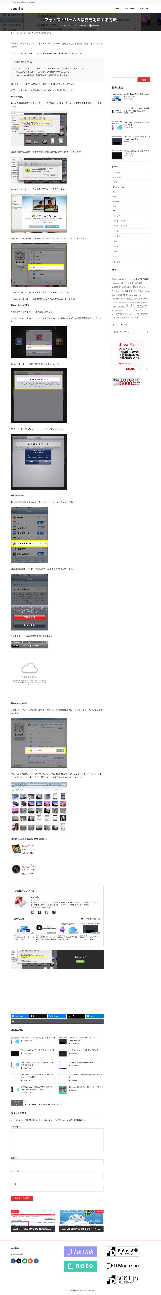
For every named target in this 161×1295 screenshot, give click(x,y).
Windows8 (122, 302)
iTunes (121, 291)
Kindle (128, 290)
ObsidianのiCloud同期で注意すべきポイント (67, 938)
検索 (144, 80)
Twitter (144, 298)
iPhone (142, 287)
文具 (115, 251)
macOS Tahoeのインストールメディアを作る (24, 938)
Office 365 (137, 295)
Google (116, 286)
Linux (115, 192)
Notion (116, 201)
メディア (116, 246)
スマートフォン (133, 310)
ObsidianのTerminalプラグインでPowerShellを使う (90, 938)
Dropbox (131, 279)
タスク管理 (117, 314)
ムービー (115, 317)
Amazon (116, 278)
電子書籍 (116, 262)
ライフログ (130, 318)
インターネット (119, 221)
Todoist (129, 298)
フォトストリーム (56, 1104)
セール (143, 310)
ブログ (116, 241)
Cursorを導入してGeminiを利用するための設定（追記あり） (46, 939)
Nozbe (114, 295)
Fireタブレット (126, 282)
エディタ (142, 306)
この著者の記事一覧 (92, 919)
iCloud (29, 1104)
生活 (115, 256)
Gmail (138, 282)
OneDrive (115, 298)
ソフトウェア (52, 932)
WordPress (141, 302)
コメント (16, 1127)
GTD (115, 182)
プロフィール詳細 (43, 907)
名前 (14, 1158)
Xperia (114, 307)
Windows (44, 1104)
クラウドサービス (120, 226)
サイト (14, 1184)
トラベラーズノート (129, 314)
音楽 (137, 317)
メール (15, 1171)
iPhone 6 (115, 291)
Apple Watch (118, 177)
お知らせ (116, 216)
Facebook (115, 283)
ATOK (124, 279)
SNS (115, 211)
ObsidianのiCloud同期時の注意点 (82, 1062)
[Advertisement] (33, 990)
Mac (32, 932)
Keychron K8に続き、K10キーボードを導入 (86, 1087)
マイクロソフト (143, 314)
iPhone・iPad (118, 187)
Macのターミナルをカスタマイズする (83, 1050)
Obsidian (122, 294)
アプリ (130, 305)
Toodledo (137, 298)
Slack (122, 298)
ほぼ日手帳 (120, 306)
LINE (134, 291)
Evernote (142, 278)
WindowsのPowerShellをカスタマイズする (38, 1050)
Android (116, 172)
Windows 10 (131, 302)
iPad (135, 286)
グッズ (116, 231)
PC (25, 1101)
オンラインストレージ (118, 310)
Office (131, 295)
